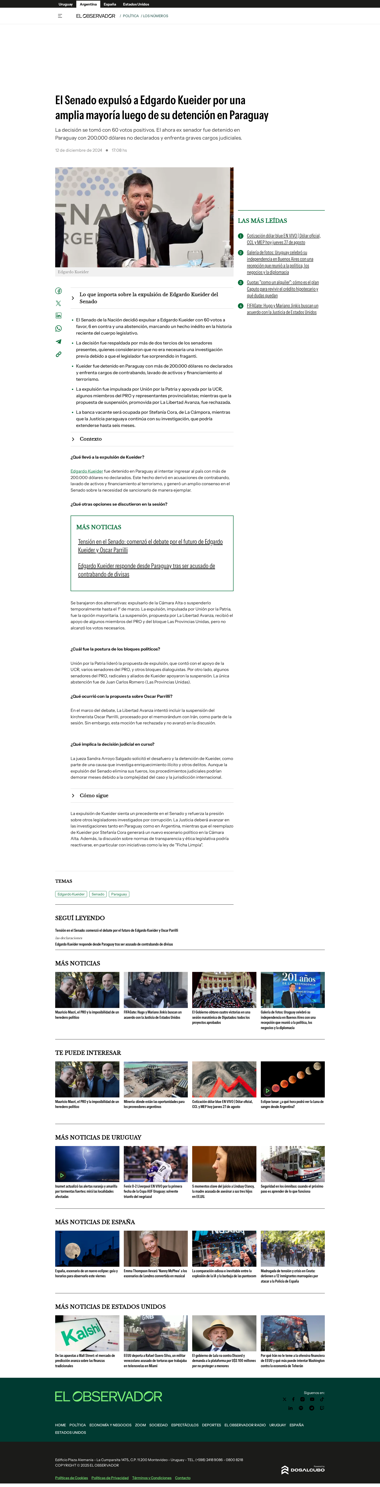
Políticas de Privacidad (110, 1478)
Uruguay (66, 4)
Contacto (182, 1478)
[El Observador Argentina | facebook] (293, 1399)
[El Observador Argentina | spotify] (301, 1408)
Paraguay (119, 894)
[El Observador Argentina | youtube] (312, 1399)
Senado (98, 894)
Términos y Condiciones (152, 1478)
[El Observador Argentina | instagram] (302, 1399)
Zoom (140, 1425)
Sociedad (158, 1425)
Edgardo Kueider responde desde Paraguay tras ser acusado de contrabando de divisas (114, 944)
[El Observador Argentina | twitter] (284, 1399)
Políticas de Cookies (71, 1478)
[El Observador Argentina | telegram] (311, 1408)
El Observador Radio (245, 1425)
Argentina (88, 4)
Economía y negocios (111, 1425)
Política (131, 16)
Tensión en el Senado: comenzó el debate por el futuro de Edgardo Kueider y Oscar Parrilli (116, 930)
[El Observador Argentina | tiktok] (322, 1399)
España (110, 4)
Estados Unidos (136, 4)
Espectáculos (185, 1425)
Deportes (211, 1425)
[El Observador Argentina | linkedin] (290, 1408)
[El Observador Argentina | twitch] (322, 1408)
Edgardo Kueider (87, 471)
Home (60, 1425)
